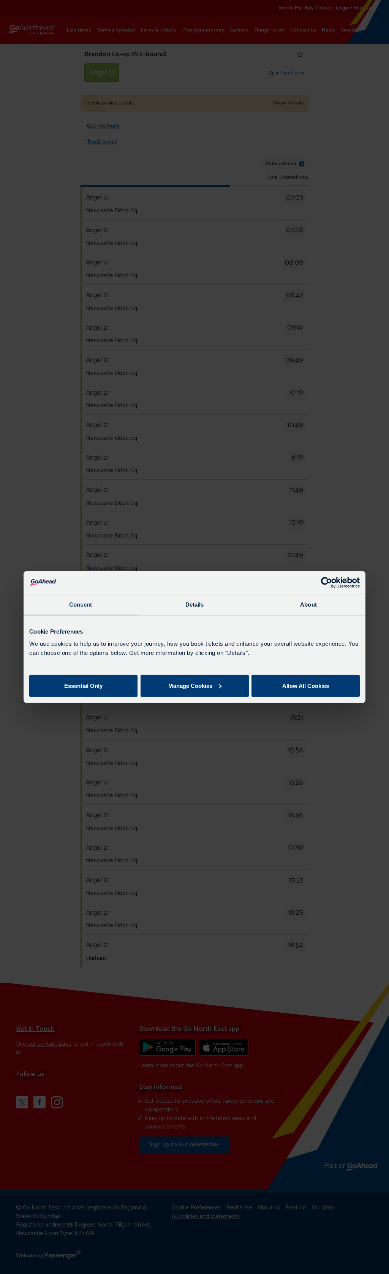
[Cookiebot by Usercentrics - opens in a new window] (326, 582)
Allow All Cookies (305, 685)
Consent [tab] (80, 604)
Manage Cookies (190, 685)
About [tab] (308, 604)
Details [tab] (194, 604)
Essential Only (83, 685)
